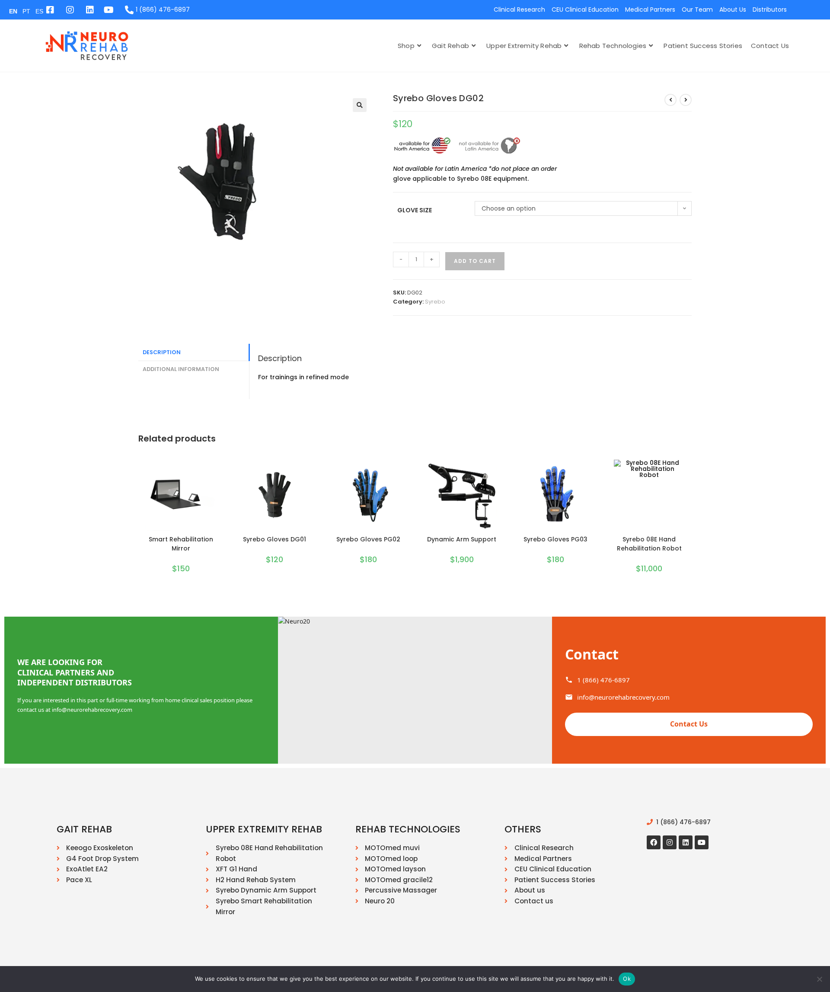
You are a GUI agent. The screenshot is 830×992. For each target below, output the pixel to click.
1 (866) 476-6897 (603, 679)
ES (39, 11)
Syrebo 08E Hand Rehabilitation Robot (649, 544)
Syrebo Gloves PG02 (368, 539)
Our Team (697, 9)
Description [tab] (162, 352)
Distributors (770, 9)
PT (26, 11)
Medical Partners (650, 9)
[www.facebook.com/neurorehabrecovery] (49, 10)
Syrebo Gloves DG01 (274, 539)
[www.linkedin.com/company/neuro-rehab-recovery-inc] (89, 10)
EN (13, 11)
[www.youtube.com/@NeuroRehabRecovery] (109, 10)
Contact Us (689, 724)
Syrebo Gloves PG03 (555, 539)
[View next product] (686, 100)
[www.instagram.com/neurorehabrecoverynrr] (69, 10)
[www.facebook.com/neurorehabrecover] (654, 842)
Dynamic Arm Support (461, 539)
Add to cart (475, 261)
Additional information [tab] (181, 369)
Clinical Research (519, 9)
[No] (819, 979)
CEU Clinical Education (585, 9)
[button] (360, 105)
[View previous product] (670, 100)
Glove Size (414, 210)
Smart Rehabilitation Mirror (181, 544)
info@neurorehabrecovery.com (623, 697)
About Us (732, 9)
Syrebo (435, 302)
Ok (627, 978)
